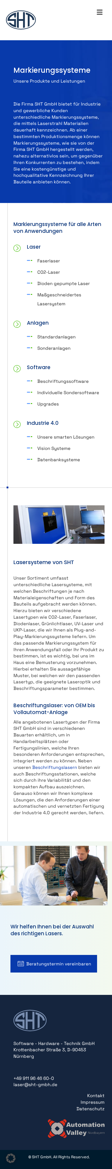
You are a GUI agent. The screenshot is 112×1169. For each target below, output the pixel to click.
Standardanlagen (56, 337)
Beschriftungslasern (54, 767)
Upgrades (48, 404)
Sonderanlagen (53, 348)
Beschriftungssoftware (63, 381)
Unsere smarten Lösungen (65, 437)
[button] (11, 1158)
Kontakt (96, 1095)
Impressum (93, 1102)
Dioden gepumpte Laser (63, 283)
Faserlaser (48, 261)
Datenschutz (90, 1108)
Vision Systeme (53, 448)
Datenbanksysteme (58, 459)
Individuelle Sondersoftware (68, 392)
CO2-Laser (48, 272)
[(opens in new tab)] (76, 1128)
